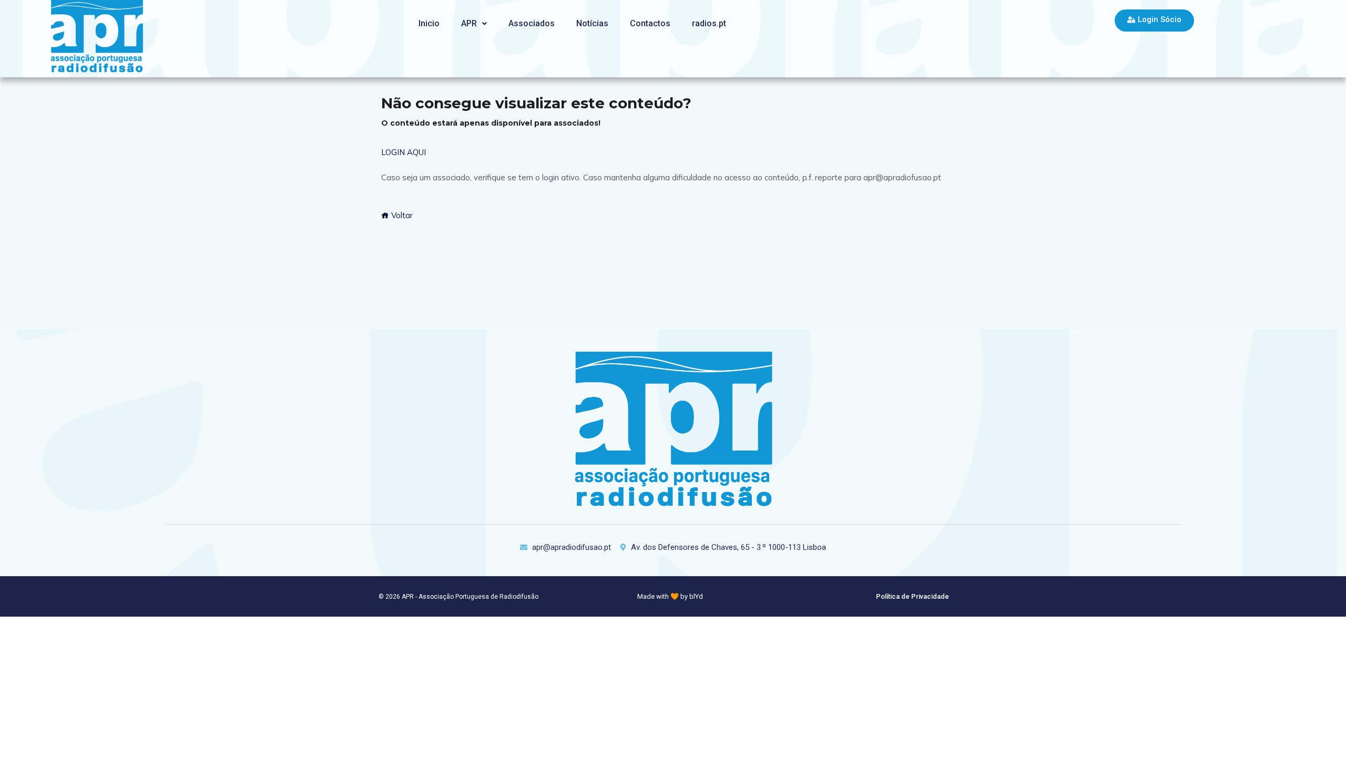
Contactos (650, 23)
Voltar (401, 215)
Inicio (429, 23)
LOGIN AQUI (403, 152)
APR (469, 23)
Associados (531, 23)
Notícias (592, 23)
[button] (474, 24)
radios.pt (709, 23)
